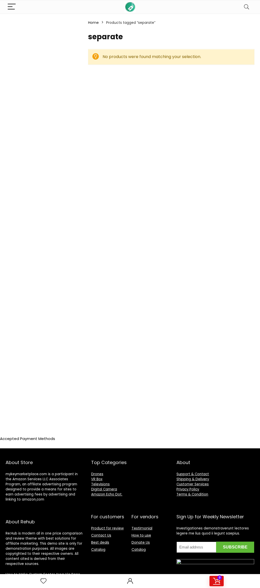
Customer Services (192, 484)
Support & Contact (192, 474)
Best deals (100, 542)
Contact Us (101, 535)
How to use (141, 535)
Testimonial (142, 528)
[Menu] (12, 7)
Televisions (100, 484)
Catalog (98, 549)
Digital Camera (104, 489)
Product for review (107, 528)
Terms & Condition (192, 494)
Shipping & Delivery (192, 479)
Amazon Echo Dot (106, 494)
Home (93, 22)
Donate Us (141, 542)
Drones (97, 474)
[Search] (246, 7)
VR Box (96, 479)
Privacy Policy (187, 489)
